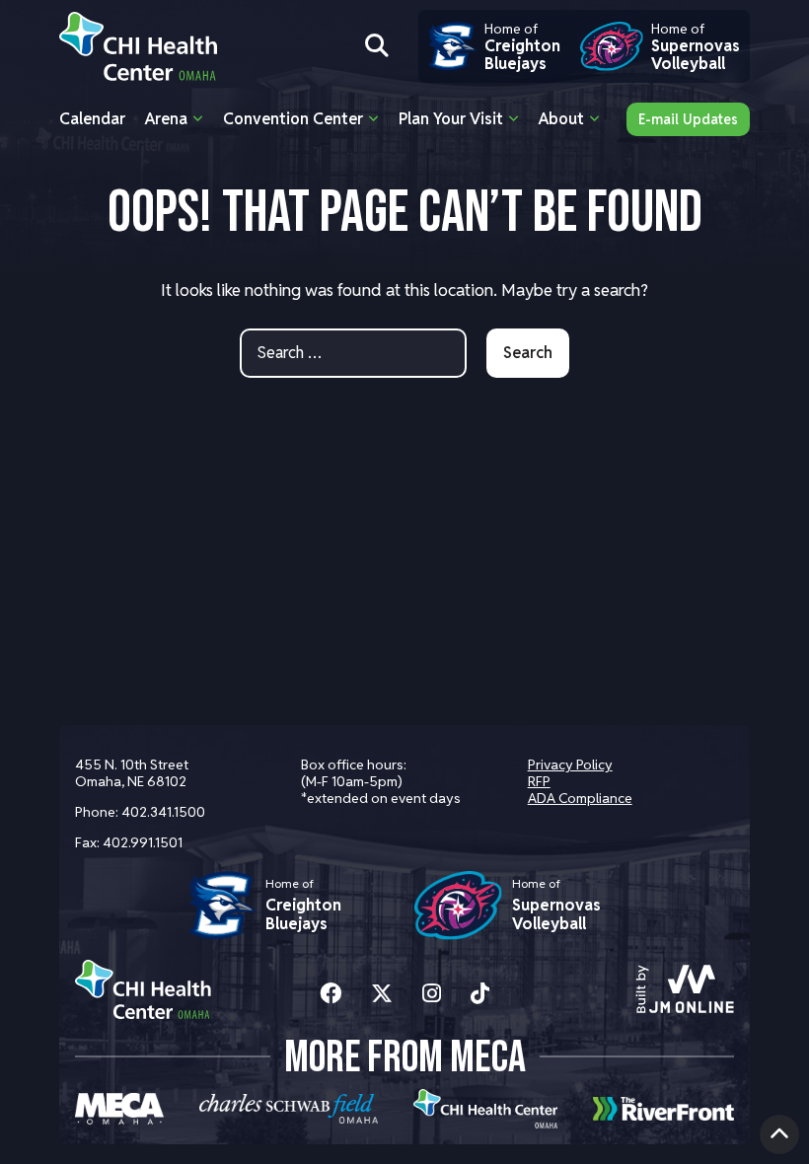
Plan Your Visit (451, 119)
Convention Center (293, 119)
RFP (539, 781)
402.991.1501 (143, 842)
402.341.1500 (163, 812)
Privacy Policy (570, 764)
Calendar (92, 119)
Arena (166, 119)
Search (527, 352)
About (561, 119)
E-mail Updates (688, 119)
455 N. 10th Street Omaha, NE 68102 (131, 773)
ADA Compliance (580, 798)
